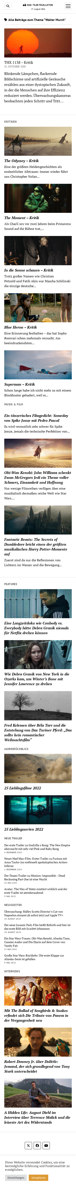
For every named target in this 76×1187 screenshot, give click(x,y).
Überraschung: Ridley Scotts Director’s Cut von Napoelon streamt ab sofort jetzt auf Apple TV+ (33, 913)
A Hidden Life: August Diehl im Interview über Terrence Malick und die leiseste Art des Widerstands (37, 1117)
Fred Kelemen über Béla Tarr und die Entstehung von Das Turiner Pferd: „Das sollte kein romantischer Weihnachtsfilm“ (38, 732)
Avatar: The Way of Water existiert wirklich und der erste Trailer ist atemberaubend (35, 891)
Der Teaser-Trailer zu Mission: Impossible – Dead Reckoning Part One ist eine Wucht (34, 877)
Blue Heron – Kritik (20, 327)
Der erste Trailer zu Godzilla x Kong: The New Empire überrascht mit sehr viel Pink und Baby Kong (37, 847)
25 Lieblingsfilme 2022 (22, 788)
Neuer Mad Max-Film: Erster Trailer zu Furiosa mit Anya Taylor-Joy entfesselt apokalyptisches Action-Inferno (36, 862)
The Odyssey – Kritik (21, 160)
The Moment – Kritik (21, 217)
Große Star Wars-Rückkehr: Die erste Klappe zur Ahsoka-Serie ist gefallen (34, 957)
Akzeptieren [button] (38, 1177)
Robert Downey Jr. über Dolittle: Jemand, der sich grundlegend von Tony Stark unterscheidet (37, 1066)
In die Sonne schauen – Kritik (28, 270)
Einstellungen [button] (15, 1177)
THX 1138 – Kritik (18, 62)
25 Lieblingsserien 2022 (23, 829)
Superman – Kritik (19, 384)
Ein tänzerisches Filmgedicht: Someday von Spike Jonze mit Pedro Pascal (36, 418)
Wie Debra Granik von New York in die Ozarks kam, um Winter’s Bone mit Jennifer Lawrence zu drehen (36, 679)
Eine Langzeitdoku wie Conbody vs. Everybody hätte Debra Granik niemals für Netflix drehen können (36, 628)
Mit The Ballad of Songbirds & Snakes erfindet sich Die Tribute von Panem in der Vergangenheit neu (36, 1015)
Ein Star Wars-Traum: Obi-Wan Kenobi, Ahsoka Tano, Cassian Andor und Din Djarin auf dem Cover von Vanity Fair (37, 942)
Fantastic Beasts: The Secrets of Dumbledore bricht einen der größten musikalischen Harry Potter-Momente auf (35, 546)
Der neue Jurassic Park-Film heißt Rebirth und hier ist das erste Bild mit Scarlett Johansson (37, 927)
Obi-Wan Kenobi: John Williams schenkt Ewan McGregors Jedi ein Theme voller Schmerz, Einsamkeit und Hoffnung (37, 477)
